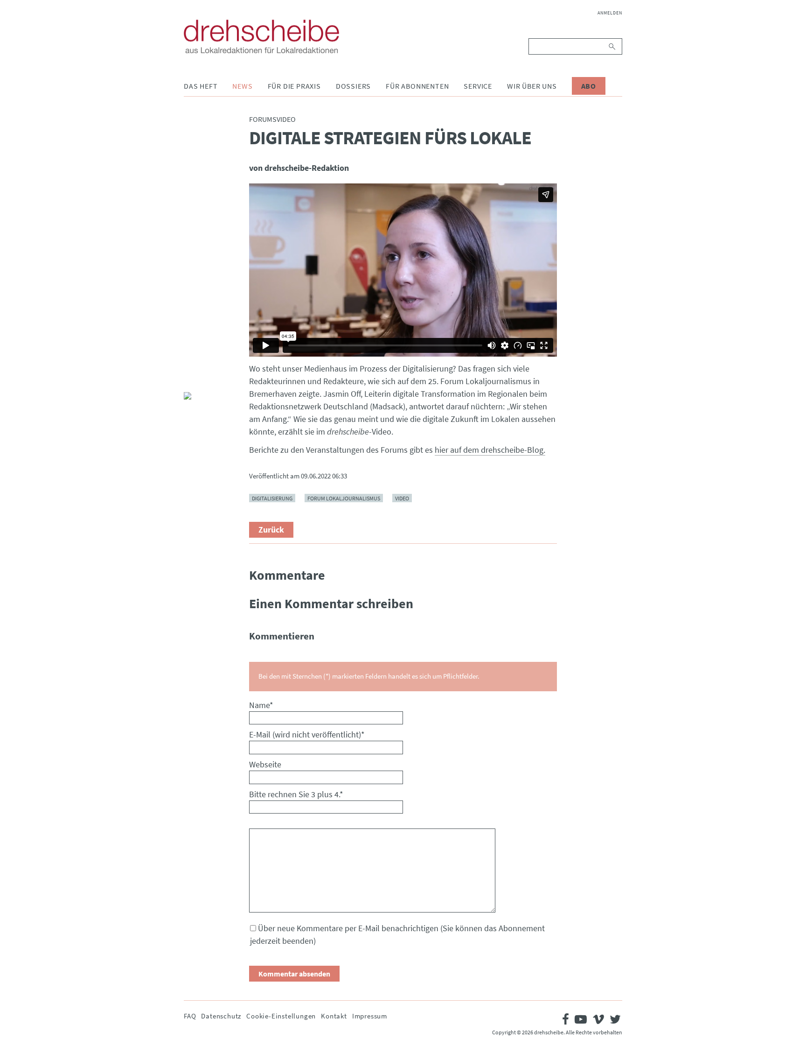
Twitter (191, 354)
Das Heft (200, 86)
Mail (191, 377)
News (242, 86)
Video (402, 497)
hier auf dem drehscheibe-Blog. (490, 449)
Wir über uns (532, 86)
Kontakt (334, 1015)
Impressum (369, 1015)
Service (478, 86)
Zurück (271, 529)
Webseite (265, 764)
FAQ (190, 1015)
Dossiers (353, 86)
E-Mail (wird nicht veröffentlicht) (307, 734)
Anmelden (610, 13)
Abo (588, 86)
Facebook (191, 332)
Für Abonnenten (417, 86)
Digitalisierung (272, 497)
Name (261, 705)
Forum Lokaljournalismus (343, 497)
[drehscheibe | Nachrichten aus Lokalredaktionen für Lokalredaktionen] (261, 36)
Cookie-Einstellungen (281, 1015)
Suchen (612, 46)
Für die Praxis (294, 86)
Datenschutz (221, 1015)
